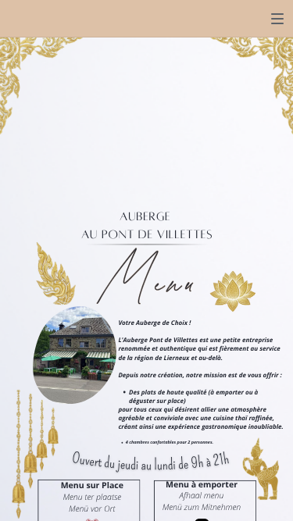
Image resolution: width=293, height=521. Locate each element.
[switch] (277, 18)
